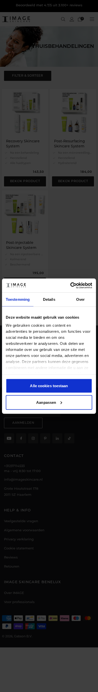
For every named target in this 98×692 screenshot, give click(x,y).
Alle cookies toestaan (49, 386)
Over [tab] (80, 299)
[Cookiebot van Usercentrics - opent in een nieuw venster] (70, 285)
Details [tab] (49, 299)
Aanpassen (46, 402)
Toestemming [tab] (18, 299)
